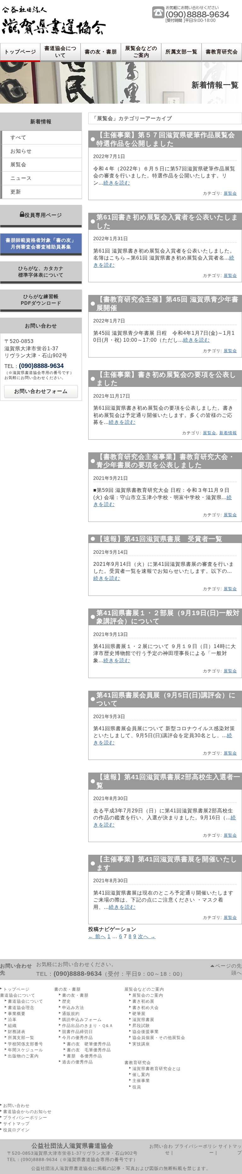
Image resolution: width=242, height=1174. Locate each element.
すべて (18, 137)
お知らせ (21, 151)
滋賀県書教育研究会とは (156, 1068)
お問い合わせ (16, 1105)
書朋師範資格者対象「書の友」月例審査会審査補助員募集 (41, 243)
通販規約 (71, 1013)
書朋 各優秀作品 (84, 1056)
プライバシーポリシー (25, 1117)
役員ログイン (16, 1130)
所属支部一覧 (181, 51)
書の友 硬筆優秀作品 (89, 1044)
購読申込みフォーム (82, 1019)
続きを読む (116, 183)
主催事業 (141, 1080)
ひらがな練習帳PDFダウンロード (41, 300)
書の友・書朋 (101, 51)
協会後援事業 (145, 1031)
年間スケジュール (25, 1050)
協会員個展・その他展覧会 (158, 1037)
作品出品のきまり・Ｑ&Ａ (87, 1025)
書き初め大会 (145, 1007)
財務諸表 (17, 1031)
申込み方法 (73, 1007)
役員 (136, 1087)
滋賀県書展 (143, 1019)
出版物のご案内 (23, 1056)
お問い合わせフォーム (41, 391)
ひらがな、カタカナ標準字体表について (41, 272)
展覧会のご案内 (147, 995)
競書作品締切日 (77, 1031)
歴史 (66, 1001)
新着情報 (228, 433)
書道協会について (60, 52)
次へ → (147, 936)
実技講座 (141, 1044)
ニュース (21, 178)
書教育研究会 (222, 51)
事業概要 (17, 1013)
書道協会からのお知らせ (27, 1111)
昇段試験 (141, 1025)
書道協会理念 (21, 1007)
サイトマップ (16, 1123)
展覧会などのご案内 (141, 52)
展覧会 (18, 164)
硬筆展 (139, 1013)
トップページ (20, 51)
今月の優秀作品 (77, 1037)
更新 (15, 191)
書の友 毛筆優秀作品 (89, 1050)
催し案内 (141, 1074)
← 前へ (97, 936)
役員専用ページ (43, 215)
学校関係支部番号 (25, 1044)
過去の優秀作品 (77, 1062)
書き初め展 (143, 1001)
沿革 (12, 1019)
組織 (12, 1025)
